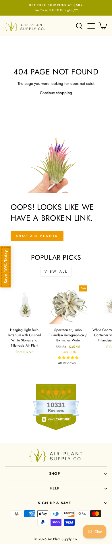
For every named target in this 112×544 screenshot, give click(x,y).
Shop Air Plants (37, 235)
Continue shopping (56, 93)
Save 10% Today (6, 266)
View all (56, 271)
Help (54, 488)
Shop (54, 473)
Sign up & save (54, 503)
